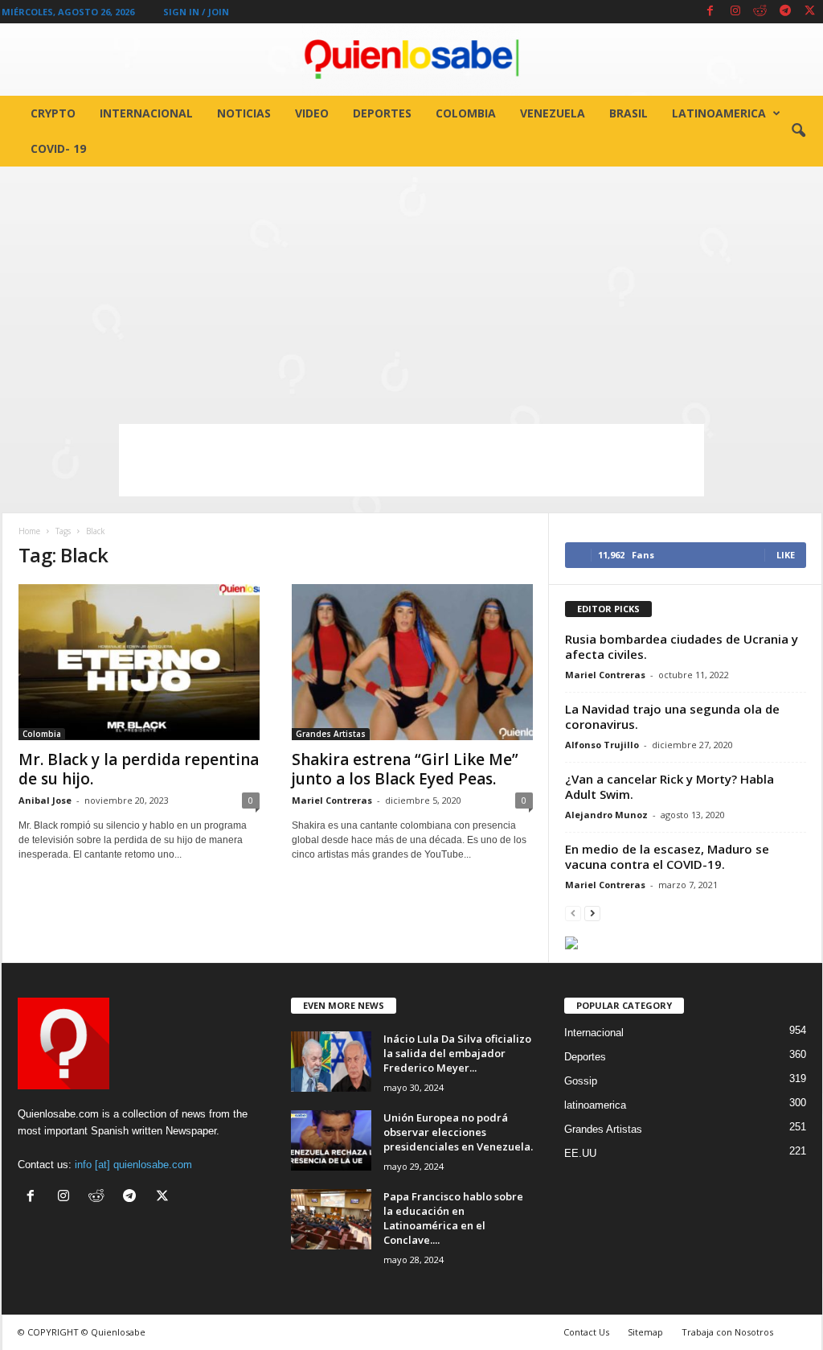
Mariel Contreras (332, 800)
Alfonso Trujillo (602, 745)
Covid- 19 (58, 148)
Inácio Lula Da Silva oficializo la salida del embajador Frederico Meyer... (457, 1053)
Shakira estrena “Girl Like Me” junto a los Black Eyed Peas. (405, 769)
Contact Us (586, 1332)
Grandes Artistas (331, 733)
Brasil (628, 113)
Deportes (382, 113)
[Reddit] (760, 11)
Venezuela (552, 113)
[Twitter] (810, 11)
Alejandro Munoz (606, 815)
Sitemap (645, 1332)
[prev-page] (573, 912)
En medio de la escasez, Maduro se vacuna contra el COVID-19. (667, 856)
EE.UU (580, 1153)
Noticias (244, 113)
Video (312, 113)
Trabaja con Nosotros (727, 1332)
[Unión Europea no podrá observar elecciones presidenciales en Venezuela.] (331, 1140)
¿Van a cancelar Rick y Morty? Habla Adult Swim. (669, 786)
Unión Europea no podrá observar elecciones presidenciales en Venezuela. (458, 1132)
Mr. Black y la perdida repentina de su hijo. (138, 769)
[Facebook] (710, 11)
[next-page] (592, 912)
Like (785, 555)
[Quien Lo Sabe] (411, 59)
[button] (798, 131)
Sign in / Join (196, 12)
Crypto (53, 113)
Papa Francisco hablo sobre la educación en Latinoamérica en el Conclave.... (453, 1218)
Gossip (580, 1081)
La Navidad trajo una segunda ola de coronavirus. (672, 716)
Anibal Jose (45, 800)
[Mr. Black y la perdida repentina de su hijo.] (139, 662)
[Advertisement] (411, 287)
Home (29, 531)
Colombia (466, 113)
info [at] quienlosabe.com (133, 1165)
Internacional (146, 113)
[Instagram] (735, 11)
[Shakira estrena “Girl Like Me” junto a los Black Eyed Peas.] (412, 662)
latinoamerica (719, 113)
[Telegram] (785, 11)
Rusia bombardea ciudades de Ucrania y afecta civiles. (681, 646)
